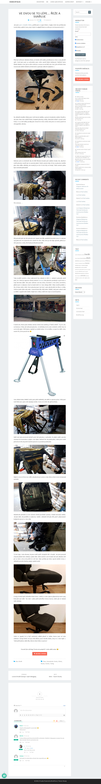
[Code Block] (35, 715)
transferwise (86, 273)
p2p (87, 265)
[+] (41, 715)
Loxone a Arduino (80, 43)
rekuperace (77, 271)
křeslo (60, 661)
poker (85, 267)
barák (87, 254)
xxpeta (77, 109)
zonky (88, 277)
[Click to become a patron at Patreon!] (39, 653)
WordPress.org (80, 315)
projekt (89, 269)
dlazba (84, 258)
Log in (77, 305)
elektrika (77, 261)
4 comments (47, 20)
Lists (76, 36)
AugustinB (78, 169)
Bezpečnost (79, 2)
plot (79, 267)
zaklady (87, 275)
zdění (83, 277)
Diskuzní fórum (40, 2)
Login (64, 705)
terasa (76, 273)
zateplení (77, 277)
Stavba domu (79, 39)
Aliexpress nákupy (69, 2)
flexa (44, 661)
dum (88, 258)
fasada (80, 260)
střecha (80, 271)
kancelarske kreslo (52, 661)
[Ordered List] (29, 715)
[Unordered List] (31, 715)
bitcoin (79, 258)
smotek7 (77, 161)
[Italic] (23, 715)
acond (76, 254)
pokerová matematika (79, 269)
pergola (76, 267)
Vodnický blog (14, 2)
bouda (81, 258)
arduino (83, 254)
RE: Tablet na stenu (79, 96)
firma (87, 261)
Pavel (21, 725)
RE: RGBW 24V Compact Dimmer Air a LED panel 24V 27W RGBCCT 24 (82, 157)
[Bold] (20, 715)
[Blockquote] (33, 715)
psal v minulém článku (25, 25)
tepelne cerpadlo (85, 271)
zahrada (82, 275)
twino (76, 275)
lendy (84, 263)
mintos (77, 265)
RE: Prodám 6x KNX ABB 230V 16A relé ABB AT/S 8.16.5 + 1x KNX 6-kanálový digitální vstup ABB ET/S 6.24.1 (82, 113)
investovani (81, 263)
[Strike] (27, 715)
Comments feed (80, 311)
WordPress (54, 781)
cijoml (77, 153)
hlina (89, 260)
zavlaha (80, 277)
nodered (83, 265)
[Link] (37, 715)
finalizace (83, 260)
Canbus (77, 130)
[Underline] (25, 715)
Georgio (77, 101)
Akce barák (19, 661)
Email (77, 31)
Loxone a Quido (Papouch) (56, 2)
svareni (47, 663)
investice (76, 263)
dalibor (77, 146)
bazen (76, 258)
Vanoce (78, 275)
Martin (31, 748)
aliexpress (80, 254)
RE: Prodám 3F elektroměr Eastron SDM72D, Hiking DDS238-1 (82, 104)
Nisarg (65, 781)
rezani (43, 663)
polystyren (86, 269)
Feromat (41, 280)
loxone (87, 263)
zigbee (86, 277)
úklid (76, 279)
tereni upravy (81, 273)
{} (38, 715)
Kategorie (87, 2)
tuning (52, 663)
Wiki (47, 2)
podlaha (82, 267)
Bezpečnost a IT (80, 47)
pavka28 (77, 138)
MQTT (80, 265)
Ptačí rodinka (84, 191)
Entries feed (79, 308)
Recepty (78, 50)
